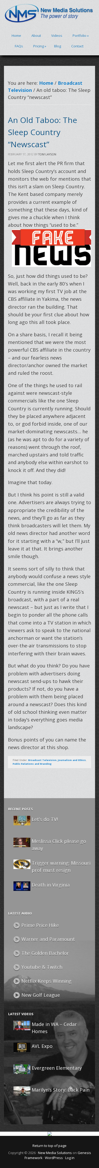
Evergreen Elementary (57, 1068)
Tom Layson (47, 154)
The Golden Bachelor (45, 953)
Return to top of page (49, 1145)
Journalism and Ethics (72, 760)
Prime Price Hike (40, 925)
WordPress (54, 1157)
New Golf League (40, 995)
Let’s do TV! (45, 819)
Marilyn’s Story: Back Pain (60, 1090)
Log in (69, 1157)
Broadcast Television (42, 760)
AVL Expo (42, 1046)
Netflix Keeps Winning (46, 981)
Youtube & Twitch (41, 967)
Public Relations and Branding (32, 763)
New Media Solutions (55, 1152)
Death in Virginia (51, 885)
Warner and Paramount (48, 939)
